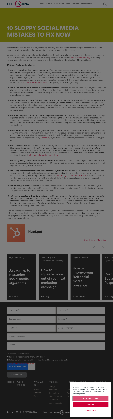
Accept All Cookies (90, 398)
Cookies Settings (90, 410)
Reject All (90, 404)
